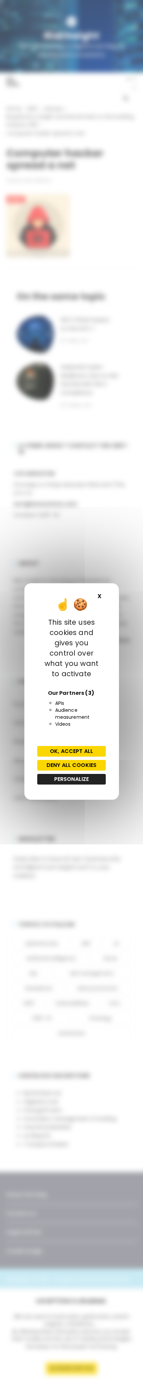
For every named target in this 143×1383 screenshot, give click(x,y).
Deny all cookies (71, 765)
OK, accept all (71, 751)
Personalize (71, 779)
